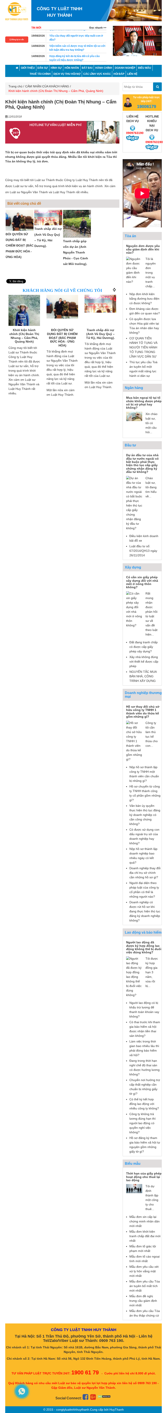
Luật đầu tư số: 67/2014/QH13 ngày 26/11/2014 (143, 550)
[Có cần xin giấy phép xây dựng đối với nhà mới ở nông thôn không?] (134, 609)
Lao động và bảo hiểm (143, 932)
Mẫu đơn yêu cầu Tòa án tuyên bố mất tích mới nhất (144, 1286)
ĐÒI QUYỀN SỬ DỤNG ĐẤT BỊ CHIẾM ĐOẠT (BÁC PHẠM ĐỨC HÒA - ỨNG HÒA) (19, 245)
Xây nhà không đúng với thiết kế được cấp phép (143, 661)
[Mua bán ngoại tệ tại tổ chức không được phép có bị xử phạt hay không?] (134, 416)
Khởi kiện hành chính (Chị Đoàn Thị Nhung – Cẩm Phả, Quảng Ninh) (24, 335)
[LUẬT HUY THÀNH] (16, 11)
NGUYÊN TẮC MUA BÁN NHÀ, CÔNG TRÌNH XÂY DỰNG (143, 676)
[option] (137, 41)
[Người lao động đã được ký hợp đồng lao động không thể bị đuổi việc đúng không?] (134, 976)
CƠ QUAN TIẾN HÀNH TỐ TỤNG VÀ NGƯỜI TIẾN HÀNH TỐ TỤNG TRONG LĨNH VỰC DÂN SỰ (143, 347)
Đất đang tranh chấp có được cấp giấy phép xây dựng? (143, 646)
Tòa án (130, 236)
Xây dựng (133, 567)
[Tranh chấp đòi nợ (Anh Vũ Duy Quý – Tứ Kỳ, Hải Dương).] (48, 217)
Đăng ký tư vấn (17, 40)
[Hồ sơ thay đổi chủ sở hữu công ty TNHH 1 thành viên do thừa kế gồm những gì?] (134, 741)
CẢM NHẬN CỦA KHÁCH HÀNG (47, 86)
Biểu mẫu (132, 1163)
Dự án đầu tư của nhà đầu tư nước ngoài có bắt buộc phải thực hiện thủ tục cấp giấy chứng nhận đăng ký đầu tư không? (142, 463)
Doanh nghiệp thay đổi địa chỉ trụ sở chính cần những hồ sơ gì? (144, 872)
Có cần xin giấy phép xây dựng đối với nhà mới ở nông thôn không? (142, 582)
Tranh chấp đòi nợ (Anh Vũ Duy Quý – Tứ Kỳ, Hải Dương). (100, 333)
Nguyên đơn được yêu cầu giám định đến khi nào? (143, 249)
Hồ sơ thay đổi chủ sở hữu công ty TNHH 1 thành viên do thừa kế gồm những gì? (142, 711)
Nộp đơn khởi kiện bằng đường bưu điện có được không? (144, 298)
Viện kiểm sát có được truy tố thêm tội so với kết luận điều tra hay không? (77, 45)
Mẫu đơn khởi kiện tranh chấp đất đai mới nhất (144, 1236)
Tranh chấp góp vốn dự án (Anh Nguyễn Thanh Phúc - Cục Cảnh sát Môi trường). (75, 252)
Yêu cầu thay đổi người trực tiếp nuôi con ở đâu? (76, 35)
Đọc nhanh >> (97, 27)
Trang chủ (15, 86)
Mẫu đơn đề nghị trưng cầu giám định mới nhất (143, 1300)
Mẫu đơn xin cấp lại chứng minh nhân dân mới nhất (144, 1221)
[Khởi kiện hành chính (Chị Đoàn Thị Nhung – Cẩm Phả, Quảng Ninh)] (24, 316)
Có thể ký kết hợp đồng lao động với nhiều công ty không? (144, 1104)
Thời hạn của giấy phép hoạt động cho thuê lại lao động (144, 1177)
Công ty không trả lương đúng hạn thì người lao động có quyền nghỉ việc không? (142, 1123)
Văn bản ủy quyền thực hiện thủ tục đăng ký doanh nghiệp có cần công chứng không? (144, 815)
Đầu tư (130, 445)
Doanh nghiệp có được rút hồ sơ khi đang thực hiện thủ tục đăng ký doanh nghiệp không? (144, 911)
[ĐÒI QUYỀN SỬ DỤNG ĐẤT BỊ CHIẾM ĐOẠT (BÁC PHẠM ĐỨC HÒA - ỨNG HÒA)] (19, 220)
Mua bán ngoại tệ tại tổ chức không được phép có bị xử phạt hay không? (144, 402)
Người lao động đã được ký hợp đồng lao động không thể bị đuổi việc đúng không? (143, 947)
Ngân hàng (134, 388)
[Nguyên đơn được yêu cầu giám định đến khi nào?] (134, 270)
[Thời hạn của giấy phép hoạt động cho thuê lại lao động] (134, 1188)
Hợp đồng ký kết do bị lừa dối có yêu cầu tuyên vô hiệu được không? (74, 55)
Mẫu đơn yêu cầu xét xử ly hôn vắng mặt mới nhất (144, 1271)
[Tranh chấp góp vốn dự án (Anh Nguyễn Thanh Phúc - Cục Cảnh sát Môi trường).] (77, 224)
